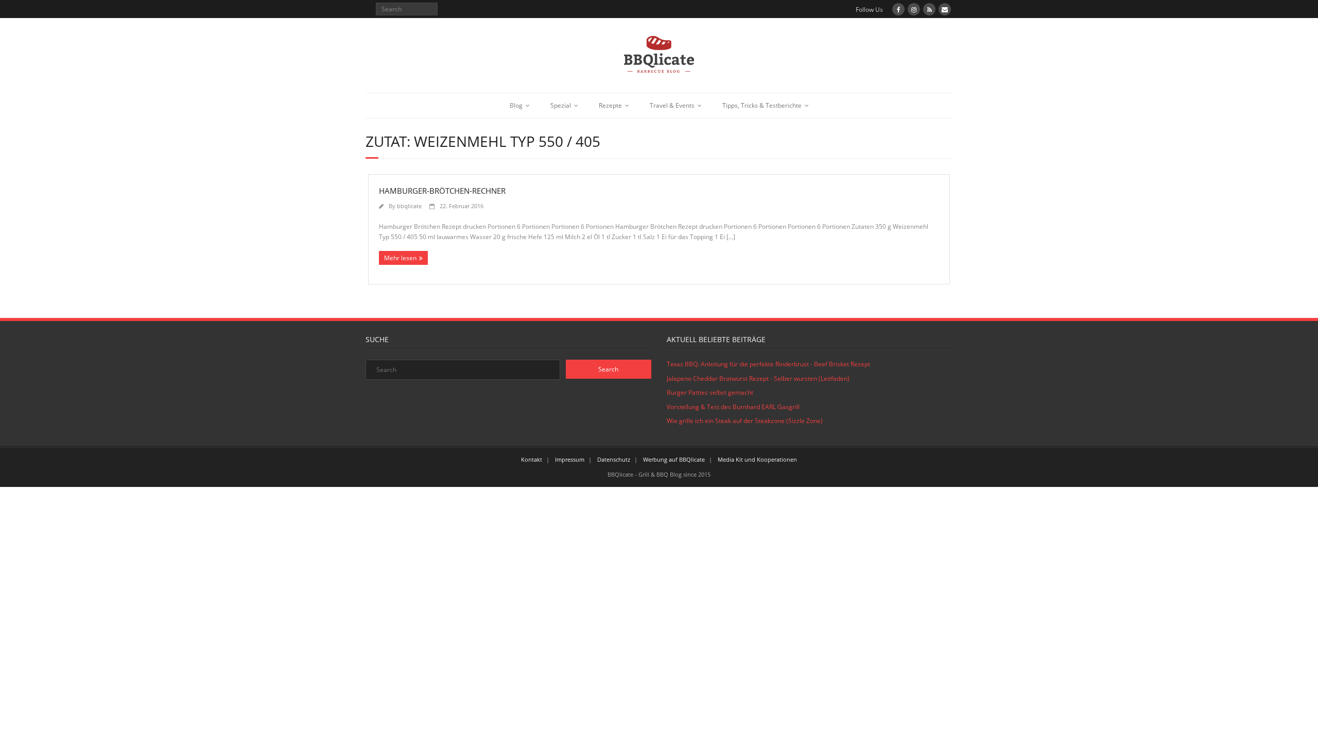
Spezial (560, 105)
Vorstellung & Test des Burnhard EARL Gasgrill (733, 406)
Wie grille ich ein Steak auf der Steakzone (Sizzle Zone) (745, 420)
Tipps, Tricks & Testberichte (762, 105)
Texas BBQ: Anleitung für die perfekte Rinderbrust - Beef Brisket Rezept (768, 364)
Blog (516, 105)
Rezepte (610, 105)
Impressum (569, 459)
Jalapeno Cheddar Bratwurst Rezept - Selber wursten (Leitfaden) (758, 378)
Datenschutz (613, 459)
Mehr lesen (400, 258)
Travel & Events (672, 105)
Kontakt (531, 459)
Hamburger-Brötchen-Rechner (442, 190)
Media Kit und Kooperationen (757, 459)
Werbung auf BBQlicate (674, 459)
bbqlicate (409, 206)
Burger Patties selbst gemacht (710, 392)
